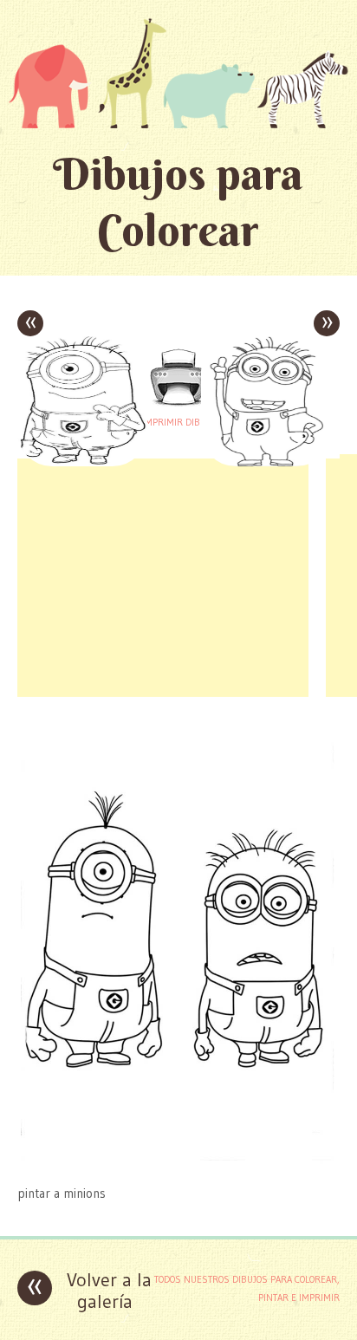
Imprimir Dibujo (178, 422)
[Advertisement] (162, 575)
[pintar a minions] (178, 1159)
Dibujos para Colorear (178, 202)
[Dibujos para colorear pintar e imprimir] (178, 72)
